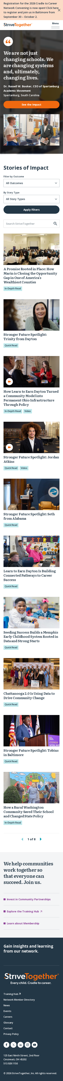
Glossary (8, 1022)
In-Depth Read (13, 288)
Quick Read (11, 345)
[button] (55, 25)
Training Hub (11, 993)
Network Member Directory (19, 999)
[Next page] (40, 839)
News (7, 1005)
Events (7, 1011)
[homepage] (31, 978)
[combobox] (31, 183)
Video (27, 411)
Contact (8, 1028)
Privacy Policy (11, 1033)
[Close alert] (53, 10)
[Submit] (56, 224)
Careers (8, 1016)
